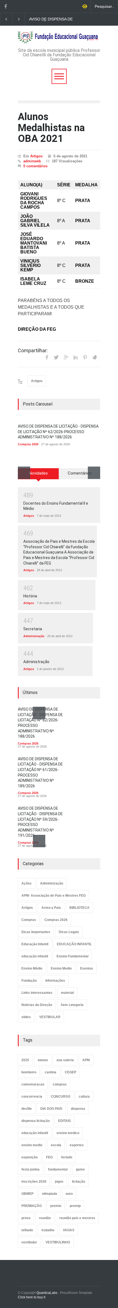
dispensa (78, 1109)
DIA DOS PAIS (51, 1109)
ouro (69, 1194)
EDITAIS (64, 1121)
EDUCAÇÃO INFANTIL (74, 944)
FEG (49, 1157)
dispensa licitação (35, 1121)
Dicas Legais (69, 932)
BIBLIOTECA (79, 908)
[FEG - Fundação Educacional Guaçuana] (59, 37)
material (67, 993)
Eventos (86, 968)
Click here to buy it (31, 1297)
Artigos (36, 156)
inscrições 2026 (33, 1181)
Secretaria (32, 629)
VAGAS (68, 1230)
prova (25, 1218)
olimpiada (49, 1194)
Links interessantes (36, 993)
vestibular (29, 1242)
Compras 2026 (28, 444)
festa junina (30, 1169)
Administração (33, 636)
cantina (50, 1072)
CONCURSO (60, 1096)
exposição (29, 1157)
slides (26, 1017)
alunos (43, 1060)
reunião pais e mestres (77, 1218)
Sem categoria (72, 1005)
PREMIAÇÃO (31, 1206)
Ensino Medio (61, 968)
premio (55, 1206)
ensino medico (68, 1133)
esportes (77, 1145)
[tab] (38, 475)
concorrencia (31, 1096)
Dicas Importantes (35, 932)
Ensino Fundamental (72, 956)
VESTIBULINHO (58, 1242)
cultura (84, 1096)
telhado (27, 1230)
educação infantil (34, 956)
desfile (26, 1109)
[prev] (24, 473)
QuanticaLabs (46, 1293)
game (80, 1169)
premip (75, 1206)
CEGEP (70, 1072)
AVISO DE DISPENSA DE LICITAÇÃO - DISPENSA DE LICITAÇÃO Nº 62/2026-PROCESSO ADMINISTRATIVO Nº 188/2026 (58, 431)
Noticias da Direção (36, 1005)
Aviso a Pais (51, 908)
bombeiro (28, 1072)
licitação (78, 1181)
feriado (66, 1157)
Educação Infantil (34, 944)
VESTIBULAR (49, 1017)
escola (56, 1145)
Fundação (29, 981)
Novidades (38, 473)
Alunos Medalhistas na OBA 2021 (51, 127)
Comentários (80, 473)
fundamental (58, 1169)
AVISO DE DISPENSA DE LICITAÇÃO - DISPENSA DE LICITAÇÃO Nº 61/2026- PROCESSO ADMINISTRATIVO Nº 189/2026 (53, 19)
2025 (25, 1060)
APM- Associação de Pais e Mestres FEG (53, 895)
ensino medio (31, 1145)
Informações (55, 981)
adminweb (32, 161)
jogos (59, 1181)
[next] (94, 473)
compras (60, 1084)
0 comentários (35, 166)
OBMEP (27, 1194)
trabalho (47, 1230)
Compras (28, 920)
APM (86, 1060)
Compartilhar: (33, 350)
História (30, 596)
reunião (45, 1218)
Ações (26, 883)
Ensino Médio (31, 968)
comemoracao (32, 1084)
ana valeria (65, 1060)
